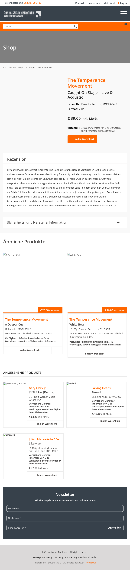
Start (5, 67)
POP (12, 67)
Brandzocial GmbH (87, 557)
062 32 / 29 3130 (32, 3)
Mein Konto (110, 3)
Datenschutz (54, 562)
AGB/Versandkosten (73, 562)
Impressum (94, 3)
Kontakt (79, 3)
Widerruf (91, 562)
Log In (123, 3)
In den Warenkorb (84, 138)
